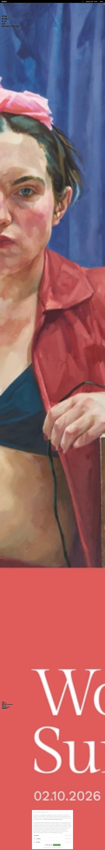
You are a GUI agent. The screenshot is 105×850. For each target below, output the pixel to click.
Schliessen (104, 4)
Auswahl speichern (48, 844)
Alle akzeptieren (57, 844)
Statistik (38, 838)
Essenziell (36, 835)
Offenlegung (59, 847)
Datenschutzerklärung (47, 847)
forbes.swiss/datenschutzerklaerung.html (53, 819)
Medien (38, 842)
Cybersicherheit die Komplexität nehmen (7, 706)
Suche (82, 1)
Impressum (54, 847)
